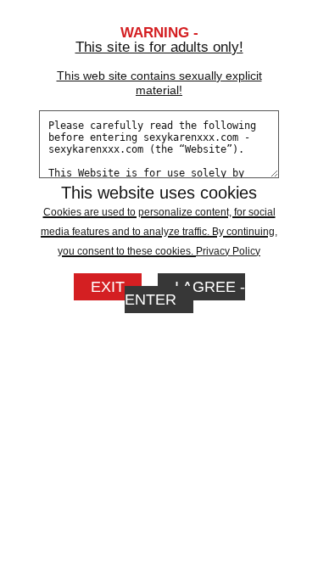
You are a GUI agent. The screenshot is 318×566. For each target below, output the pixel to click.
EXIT (108, 286)
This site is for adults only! (159, 68)
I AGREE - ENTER (185, 293)
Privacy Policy (228, 251)
